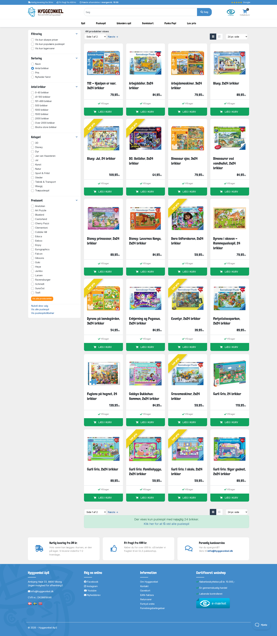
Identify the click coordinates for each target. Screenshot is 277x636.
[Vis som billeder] (213, 37)
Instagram (92, 586)
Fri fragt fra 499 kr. (67, 2)
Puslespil (101, 23)
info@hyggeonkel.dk (220, 550)
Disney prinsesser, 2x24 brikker (103, 240)
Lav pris (191, 23)
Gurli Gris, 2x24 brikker (102, 469)
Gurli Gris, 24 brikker (227, 394)
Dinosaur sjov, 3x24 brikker (184, 160)
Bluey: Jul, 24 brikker (101, 158)
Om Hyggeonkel (149, 581)
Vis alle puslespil (40, 309)
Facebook (92, 581)
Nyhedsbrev (93, 595)
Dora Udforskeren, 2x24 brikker (187, 240)
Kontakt (144, 586)
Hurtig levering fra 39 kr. (42, 2)
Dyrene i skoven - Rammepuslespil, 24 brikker (226, 243)
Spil (83, 23)
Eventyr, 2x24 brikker (185, 318)
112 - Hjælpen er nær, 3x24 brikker (101, 85)
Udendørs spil (124, 23)
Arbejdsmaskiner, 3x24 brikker (186, 85)
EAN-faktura (147, 595)
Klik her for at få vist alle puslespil (166, 524)
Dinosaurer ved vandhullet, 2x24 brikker (224, 163)
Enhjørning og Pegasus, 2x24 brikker (144, 320)
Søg (205, 11)
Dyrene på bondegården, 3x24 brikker (103, 320)
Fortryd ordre (147, 603)
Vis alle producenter (42, 298)
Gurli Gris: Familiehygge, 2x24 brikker (145, 471)
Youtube (92, 590)
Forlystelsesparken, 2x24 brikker (226, 320)
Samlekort (148, 23)
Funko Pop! (170, 23)
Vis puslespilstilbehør (42, 313)
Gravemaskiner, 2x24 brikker (185, 396)
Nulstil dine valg (39, 305)
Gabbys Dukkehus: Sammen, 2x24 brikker (144, 396)
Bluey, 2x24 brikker (226, 83)
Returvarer (146, 599)
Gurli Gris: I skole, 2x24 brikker (186, 471)
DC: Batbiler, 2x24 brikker (141, 160)
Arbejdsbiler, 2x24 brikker (141, 85)
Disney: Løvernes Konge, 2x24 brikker (145, 240)
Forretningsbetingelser (152, 608)
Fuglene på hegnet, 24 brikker (102, 396)
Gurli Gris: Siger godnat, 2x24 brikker (229, 471)
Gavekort (145, 590)
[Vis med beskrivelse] (219, 37)
